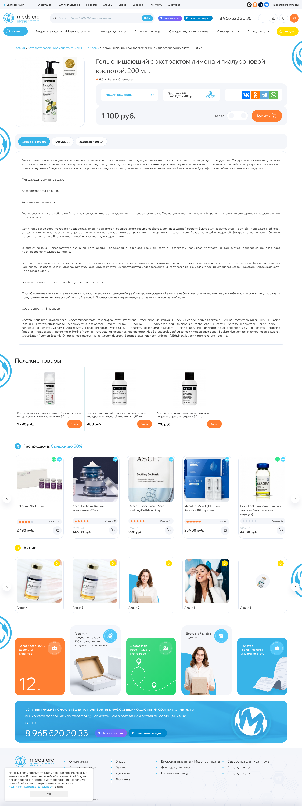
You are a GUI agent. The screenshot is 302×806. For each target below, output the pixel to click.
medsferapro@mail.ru (286, 4)
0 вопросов (126, 79)
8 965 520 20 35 (235, 18)
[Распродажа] (59, 459)
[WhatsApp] (273, 95)
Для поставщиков (69, 4)
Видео (122, 4)
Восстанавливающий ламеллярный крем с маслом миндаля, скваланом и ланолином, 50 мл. (49, 414)
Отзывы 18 (110, 521)
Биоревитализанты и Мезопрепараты (63, 31)
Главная (20, 48)
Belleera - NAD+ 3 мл (30, 506)
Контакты (156, 4)
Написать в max (171, 18)
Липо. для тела (258, 31)
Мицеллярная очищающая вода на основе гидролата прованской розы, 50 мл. (183, 414)
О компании (45, 4)
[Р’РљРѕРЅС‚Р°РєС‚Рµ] (246, 95)
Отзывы (107, 4)
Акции (290, 31)
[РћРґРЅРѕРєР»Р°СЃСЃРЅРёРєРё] (255, 95)
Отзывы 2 (222, 522)
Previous (6, 498)
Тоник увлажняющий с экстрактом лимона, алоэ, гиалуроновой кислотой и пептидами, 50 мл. (117, 414)
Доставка (174, 4)
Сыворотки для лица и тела (188, 31)
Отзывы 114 (54, 522)
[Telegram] (264, 95)
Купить (263, 115)
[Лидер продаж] (54, 459)
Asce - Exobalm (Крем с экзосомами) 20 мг (88, 508)
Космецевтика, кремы (68, 48)
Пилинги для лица (147, 31)
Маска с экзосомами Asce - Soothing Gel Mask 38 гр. (147, 508)
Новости (91, 4)
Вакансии (138, 4)
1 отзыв (112, 79)
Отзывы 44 (165, 521)
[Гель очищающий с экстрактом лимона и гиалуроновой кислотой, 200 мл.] (49, 92)
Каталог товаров (39, 48)
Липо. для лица (228, 31)
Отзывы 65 (277, 521)
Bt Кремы (92, 48)
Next (295, 498)
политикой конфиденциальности (31, 786)
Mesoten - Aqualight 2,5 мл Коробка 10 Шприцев (202, 508)
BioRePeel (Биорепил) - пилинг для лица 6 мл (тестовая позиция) (261, 510)
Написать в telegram (199, 18)
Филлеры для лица (112, 31)
